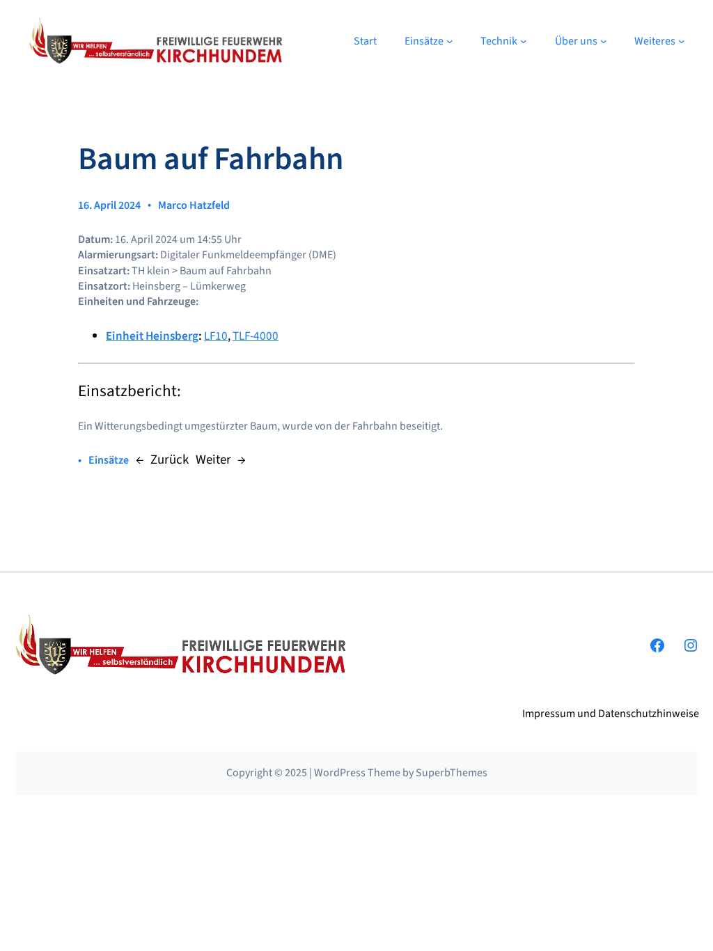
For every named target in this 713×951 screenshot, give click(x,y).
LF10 (216, 336)
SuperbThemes (451, 772)
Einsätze (108, 460)
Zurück (169, 459)
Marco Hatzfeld (194, 205)
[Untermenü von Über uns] (603, 41)
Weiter (213, 459)
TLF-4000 (256, 336)
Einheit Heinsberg (152, 336)
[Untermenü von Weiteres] (681, 41)
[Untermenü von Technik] (523, 41)
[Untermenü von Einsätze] (449, 41)
